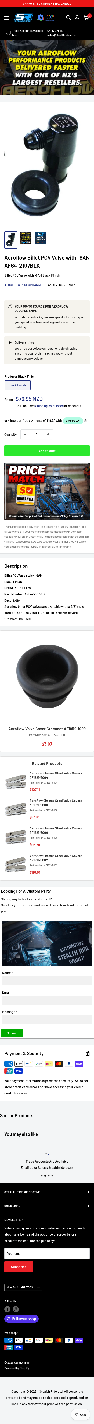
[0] (86, 17)
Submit (12, 1033)
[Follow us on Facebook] (7, 1309)
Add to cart (47, 450)
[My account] (77, 17)
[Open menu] (6, 18)
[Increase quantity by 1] (48, 434)
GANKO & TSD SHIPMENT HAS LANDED (47, 3)
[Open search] (68, 17)
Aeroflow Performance (23, 285)
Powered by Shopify (16, 1368)
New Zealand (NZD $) (20, 1287)
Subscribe (19, 1266)
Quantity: (11, 434)
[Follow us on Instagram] (16, 1309)
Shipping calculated (49, 406)
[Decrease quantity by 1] (25, 434)
